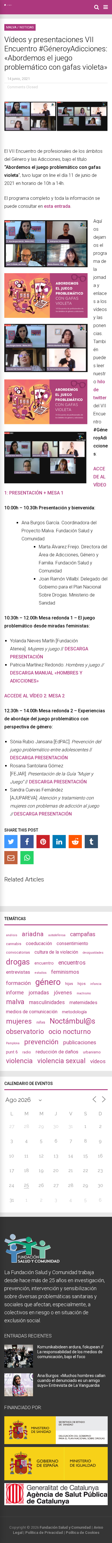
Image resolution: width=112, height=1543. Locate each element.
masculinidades (47, 1002)
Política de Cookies (82, 1532)
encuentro (44, 963)
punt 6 (12, 1052)
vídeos (98, 1061)
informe (15, 992)
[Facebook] (27, 841)
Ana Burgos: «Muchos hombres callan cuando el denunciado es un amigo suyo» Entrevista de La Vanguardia (71, 1380)
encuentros (72, 962)
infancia (95, 984)
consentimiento (72, 943)
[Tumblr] (91, 841)
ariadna (33, 934)
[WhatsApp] (27, 857)
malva (15, 1002)
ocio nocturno (70, 1032)
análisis (11, 935)
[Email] (11, 857)
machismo (84, 993)
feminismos (65, 972)
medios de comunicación (31, 1011)
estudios (41, 973)
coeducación (39, 943)
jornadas (38, 992)
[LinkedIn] (59, 841)
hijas (69, 983)
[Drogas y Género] (8, 5)
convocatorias (18, 952)
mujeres (19, 1021)
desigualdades (93, 953)
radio (26, 1052)
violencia (19, 1061)
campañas (82, 934)
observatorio (25, 1032)
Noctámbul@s (72, 1021)
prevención (41, 1042)
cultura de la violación (56, 952)
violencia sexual (61, 1061)
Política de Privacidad (44, 1532)
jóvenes (63, 992)
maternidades (83, 1002)
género (48, 982)
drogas (18, 962)
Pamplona (13, 1043)
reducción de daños (57, 1052)
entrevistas (18, 972)
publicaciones (79, 1042)
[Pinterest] (43, 841)
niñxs (40, 1022)
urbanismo (92, 1052)
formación (18, 983)
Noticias (27, 27)
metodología (74, 1011)
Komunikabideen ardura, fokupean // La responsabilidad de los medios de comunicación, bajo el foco (70, 1352)
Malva (11, 27)
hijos (82, 983)
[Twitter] (11, 841)
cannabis (13, 944)
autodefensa (56, 935)
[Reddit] (75, 841)
